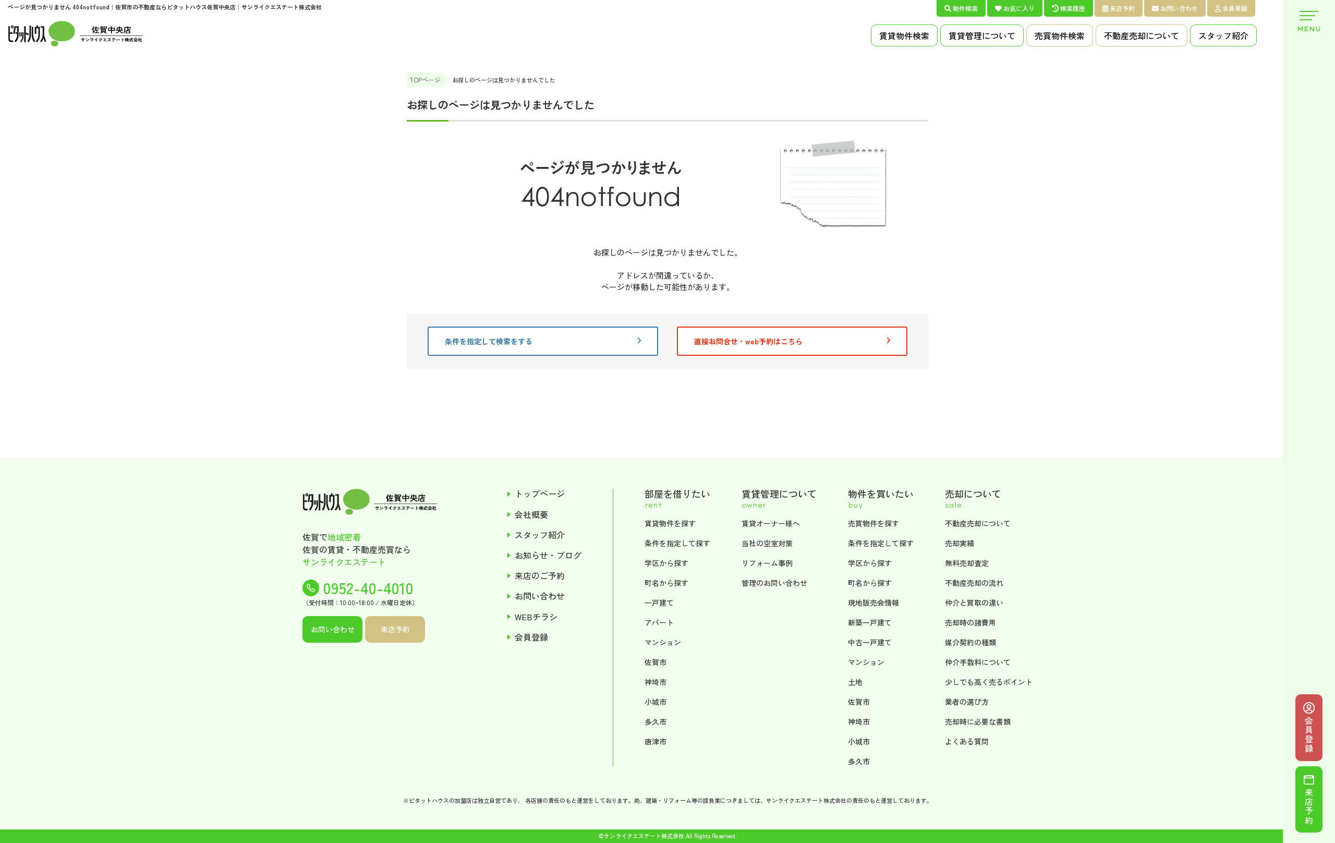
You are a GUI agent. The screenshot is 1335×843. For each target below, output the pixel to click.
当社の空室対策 (767, 543)
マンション (663, 642)
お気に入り (1019, 8)
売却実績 (959, 543)
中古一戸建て (870, 642)
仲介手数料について (978, 662)
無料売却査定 (967, 563)
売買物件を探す (873, 523)
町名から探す (666, 582)
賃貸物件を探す (670, 523)
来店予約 (1122, 8)
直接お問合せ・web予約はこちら (748, 341)
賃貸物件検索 (904, 35)
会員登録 (1234, 8)
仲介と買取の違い (974, 602)
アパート (659, 622)
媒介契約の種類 (970, 642)
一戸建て (659, 602)
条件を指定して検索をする (488, 341)
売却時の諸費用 (970, 622)
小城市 (655, 701)
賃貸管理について (982, 35)
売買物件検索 (1060, 35)
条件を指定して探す (677, 543)
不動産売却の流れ (974, 582)
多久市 (655, 721)
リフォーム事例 (767, 563)
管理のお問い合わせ (774, 582)
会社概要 (531, 515)
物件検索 (965, 8)
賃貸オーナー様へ (771, 523)
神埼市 (655, 682)
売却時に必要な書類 (978, 721)
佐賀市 (655, 662)
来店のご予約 (540, 576)
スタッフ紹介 (1223, 35)
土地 (855, 682)
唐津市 (655, 741)
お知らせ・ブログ (548, 555)
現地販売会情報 (873, 602)
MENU (1309, 29)
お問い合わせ (1179, 8)
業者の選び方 (967, 701)
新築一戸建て (870, 622)
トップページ (540, 494)
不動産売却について (1141, 35)
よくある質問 (967, 741)
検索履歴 (1072, 8)
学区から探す (666, 563)
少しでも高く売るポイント (989, 682)
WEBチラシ (536, 617)
